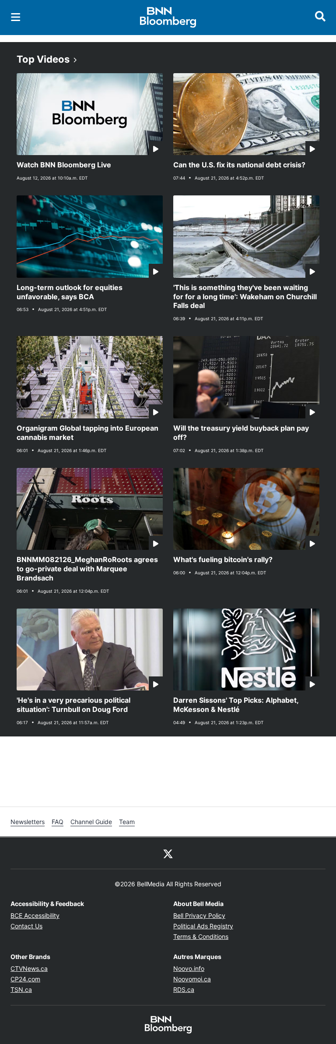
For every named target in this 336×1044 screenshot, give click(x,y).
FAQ (57, 821)
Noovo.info (188, 968)
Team (127, 821)
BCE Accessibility (35, 915)
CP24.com (25, 979)
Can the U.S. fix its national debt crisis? (239, 164)
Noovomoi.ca (192, 979)
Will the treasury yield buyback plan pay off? (241, 433)
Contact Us (26, 926)
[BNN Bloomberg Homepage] (168, 17)
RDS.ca (183, 989)
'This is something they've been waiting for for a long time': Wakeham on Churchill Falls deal (245, 296)
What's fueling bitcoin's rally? (223, 559)
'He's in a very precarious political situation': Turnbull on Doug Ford (73, 705)
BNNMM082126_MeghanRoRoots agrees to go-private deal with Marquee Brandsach (87, 568)
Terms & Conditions (200, 936)
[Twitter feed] (168, 853)
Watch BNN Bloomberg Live (64, 164)
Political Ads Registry (203, 926)
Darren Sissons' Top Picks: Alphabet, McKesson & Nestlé (236, 705)
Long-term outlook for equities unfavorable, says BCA (69, 292)
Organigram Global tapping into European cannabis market (87, 433)
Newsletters (27, 821)
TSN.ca (21, 989)
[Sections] (15, 17)
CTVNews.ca (29, 968)
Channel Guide (91, 821)
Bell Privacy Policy (199, 915)
